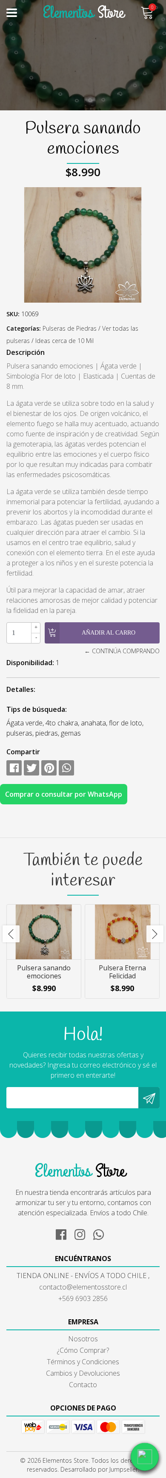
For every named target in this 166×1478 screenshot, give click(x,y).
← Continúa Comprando (122, 651)
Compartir (23, 751)
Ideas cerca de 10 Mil (64, 341)
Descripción (25, 352)
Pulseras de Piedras (70, 328)
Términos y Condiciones (83, 1361)
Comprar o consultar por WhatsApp (63, 794)
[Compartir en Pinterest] (49, 768)
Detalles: (20, 689)
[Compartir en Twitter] (31, 768)
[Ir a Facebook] (64, 1233)
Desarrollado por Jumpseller (99, 1469)
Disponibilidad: (30, 662)
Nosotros (83, 1338)
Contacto (83, 1384)
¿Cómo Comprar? (83, 1350)
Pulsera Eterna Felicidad (122, 972)
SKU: (13, 314)
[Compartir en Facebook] (14, 768)
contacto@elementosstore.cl (83, 1287)
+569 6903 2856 (83, 1298)
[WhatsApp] (101, 1233)
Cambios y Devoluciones (83, 1373)
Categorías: (23, 328)
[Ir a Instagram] (83, 1233)
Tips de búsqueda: (36, 709)
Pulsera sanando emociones (44, 972)
